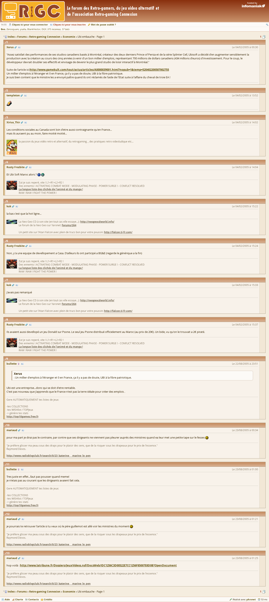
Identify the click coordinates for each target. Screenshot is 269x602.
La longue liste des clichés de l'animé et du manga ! (51, 189)
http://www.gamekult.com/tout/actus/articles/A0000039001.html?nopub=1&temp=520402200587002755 (99, 70)
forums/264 (69, 225)
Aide (7, 599)
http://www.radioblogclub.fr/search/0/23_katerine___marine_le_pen (49, 455)
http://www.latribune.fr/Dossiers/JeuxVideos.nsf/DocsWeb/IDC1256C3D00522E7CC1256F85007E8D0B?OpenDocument (98, 565)
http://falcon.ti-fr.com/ (118, 232)
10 (8, 425)
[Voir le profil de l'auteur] (19, 47)
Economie (69, 591)
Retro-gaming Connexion (44, 591)
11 (8, 464)
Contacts (33, 599)
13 (8, 553)
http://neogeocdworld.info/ (97, 221)
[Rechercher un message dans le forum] (267, 24)
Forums (22, 591)
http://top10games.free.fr (22, 416)
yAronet (251, 599)
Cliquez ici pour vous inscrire (69, 24)
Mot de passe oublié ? (103, 24)
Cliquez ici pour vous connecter (30, 24)
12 (8, 514)
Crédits (48, 599)
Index (11, 591)
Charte (19, 599)
